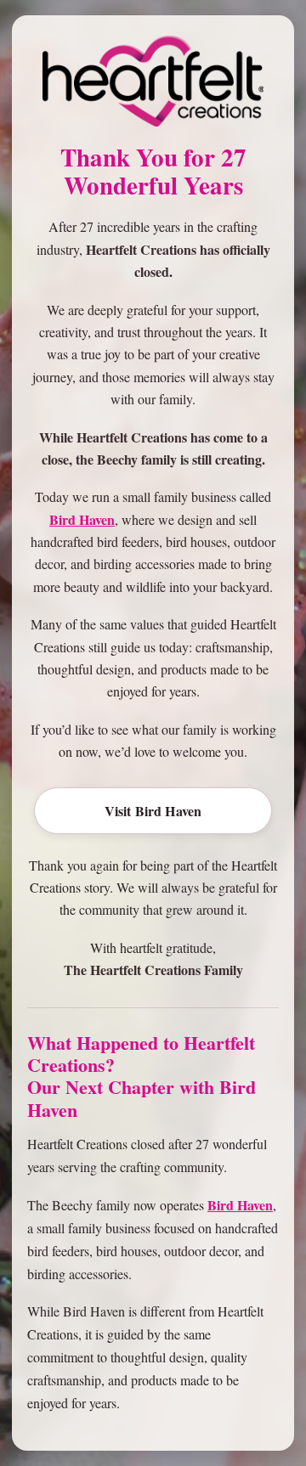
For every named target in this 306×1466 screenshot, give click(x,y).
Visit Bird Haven (153, 810)
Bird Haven (82, 519)
